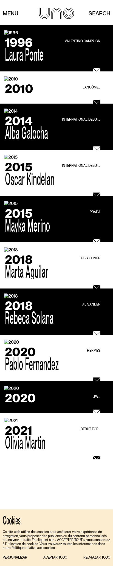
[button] (15, 558)
